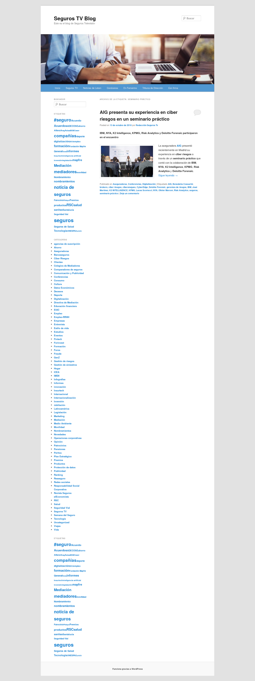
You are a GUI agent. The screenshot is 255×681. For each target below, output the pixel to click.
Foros (57, 350)
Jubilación (59, 405)
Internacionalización (65, 397)
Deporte (58, 295)
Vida (56, 529)
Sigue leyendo (168, 175)
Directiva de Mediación (66, 302)
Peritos (58, 452)
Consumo (59, 280)
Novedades (60, 434)
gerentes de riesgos (176, 187)
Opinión (58, 441)
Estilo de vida (61, 328)
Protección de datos (64, 467)
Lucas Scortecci (144, 190)
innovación (60, 386)
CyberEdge (142, 187)
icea (65, 151)
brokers (104, 187)
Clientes (58, 262)
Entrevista (59, 324)
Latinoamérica (61, 408)
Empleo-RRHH (61, 317)
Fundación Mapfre (77, 146)
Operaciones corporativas (68, 438)
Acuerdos (60, 126)
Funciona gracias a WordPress (127, 668)
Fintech (58, 339)
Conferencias (134, 184)
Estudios (58, 331)
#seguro (62, 119)
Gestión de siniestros (65, 364)
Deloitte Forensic (157, 187)
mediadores (65, 171)
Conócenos (112, 88)
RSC (70, 204)
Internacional (61, 394)
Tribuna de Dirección (152, 88)
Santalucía (68, 209)
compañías (65, 135)
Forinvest (59, 342)
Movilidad (59, 427)
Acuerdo (76, 120)
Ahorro (57, 247)
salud (78, 205)
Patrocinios (60, 445)
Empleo (58, 313)
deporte (80, 136)
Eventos (58, 335)
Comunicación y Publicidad (69, 273)
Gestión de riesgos (64, 361)
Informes (58, 383)
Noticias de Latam (92, 88)
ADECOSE (72, 126)
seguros (193, 190)
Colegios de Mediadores (67, 265)
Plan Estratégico (63, 456)
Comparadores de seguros (68, 269)
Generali (58, 151)
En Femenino (130, 88)
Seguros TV (72, 88)
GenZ (57, 357)
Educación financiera (65, 306)
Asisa (67, 130)
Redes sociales (62, 482)
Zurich (79, 231)
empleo (76, 141)
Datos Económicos (64, 287)
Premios (74, 200)
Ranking (58, 474)
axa (72, 130)
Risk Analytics (181, 190)
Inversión (59, 401)
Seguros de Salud (64, 226)
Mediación (62, 165)
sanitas (58, 209)
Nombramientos (62, 430)
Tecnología (60, 230)
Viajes (57, 526)
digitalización (61, 141)
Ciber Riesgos (61, 258)
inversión (58, 160)
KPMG (132, 190)
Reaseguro (59, 478)
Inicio (57, 88)
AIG (170, 184)
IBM (189, 187)
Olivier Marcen (166, 190)
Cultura (58, 284)
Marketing (59, 416)
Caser (76, 130)
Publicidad (60, 471)
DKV (71, 141)
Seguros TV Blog (75, 18)
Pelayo (66, 200)
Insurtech (58, 155)
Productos (59, 463)
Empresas (59, 320)
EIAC (56, 309)
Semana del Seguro (64, 515)
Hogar (57, 368)
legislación (67, 160)
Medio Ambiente (62, 423)
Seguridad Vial (61, 214)
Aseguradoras (120, 184)
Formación (60, 346)
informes (73, 151)
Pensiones (59, 449)
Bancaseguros (61, 254)
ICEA (56, 372)
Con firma (173, 88)
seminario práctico (109, 193)
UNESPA (71, 230)
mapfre (77, 160)
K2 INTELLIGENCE (118, 190)
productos (60, 205)
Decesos (58, 291)
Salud (57, 504)
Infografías (59, 379)
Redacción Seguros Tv (147, 125)
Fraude (57, 353)
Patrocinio (58, 200)
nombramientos (64, 181)
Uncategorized (61, 522)
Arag (63, 130)
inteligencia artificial (72, 155)
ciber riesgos (115, 187)
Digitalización (149, 184)
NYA (155, 190)
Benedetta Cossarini (183, 184)
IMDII (57, 375)
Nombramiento (62, 177)
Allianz (57, 130)
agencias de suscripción (67, 243)
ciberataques (129, 187)
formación (61, 146)
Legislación (60, 412)
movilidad (81, 172)
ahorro (81, 126)
